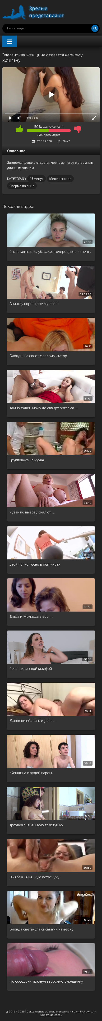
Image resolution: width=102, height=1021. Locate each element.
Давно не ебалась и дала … (32, 720)
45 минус (36, 179)
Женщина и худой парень (31, 772)
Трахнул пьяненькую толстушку (36, 824)
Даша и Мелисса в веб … (31, 616)
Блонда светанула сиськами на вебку (41, 929)
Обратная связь (51, 1014)
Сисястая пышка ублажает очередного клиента (50, 251)
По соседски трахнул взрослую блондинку (46, 981)
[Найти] (94, 28)
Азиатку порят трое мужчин (33, 303)
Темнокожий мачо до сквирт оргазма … (43, 407)
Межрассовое (60, 179)
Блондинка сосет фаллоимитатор (38, 355)
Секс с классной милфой (30, 668)
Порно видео (38, 12)
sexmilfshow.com (84, 1011)
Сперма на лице (21, 186)
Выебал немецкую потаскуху (34, 877)
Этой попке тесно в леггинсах (34, 564)
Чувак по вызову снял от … (32, 512)
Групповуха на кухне (26, 460)
